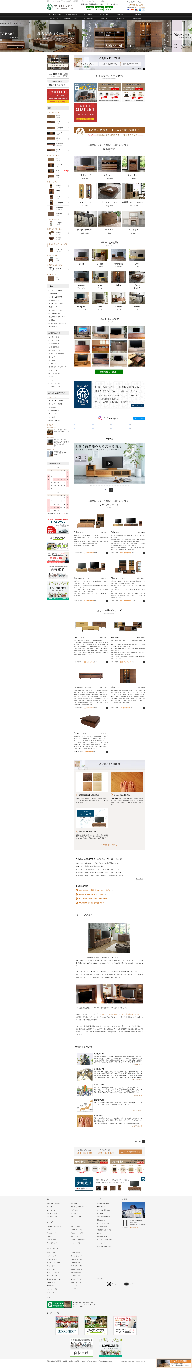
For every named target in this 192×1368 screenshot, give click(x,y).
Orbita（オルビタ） (53, 1259)
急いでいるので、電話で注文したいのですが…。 (95, 890)
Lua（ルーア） (75, 1285)
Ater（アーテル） (76, 1272)
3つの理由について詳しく (135, 69)
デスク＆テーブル (87, 18)
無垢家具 (77, 1361)
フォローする (139, 418)
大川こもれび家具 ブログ (104, 1246)
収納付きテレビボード (116, 1014)
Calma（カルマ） (76, 1262)
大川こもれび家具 (131, 1361)
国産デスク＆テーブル (54, 265)
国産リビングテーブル (54, 229)
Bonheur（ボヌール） (77, 1276)
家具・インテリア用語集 (56, 353)
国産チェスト (51, 274)
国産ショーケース (53, 219)
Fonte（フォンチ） (76, 1266)
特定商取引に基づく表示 (56, 317)
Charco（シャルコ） (77, 1269)
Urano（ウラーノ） (77, 1252)
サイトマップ (53, 326)
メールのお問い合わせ (132, 1152)
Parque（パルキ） (52, 1266)
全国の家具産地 (54, 347)
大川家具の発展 (54, 340)
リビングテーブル (55, 18)
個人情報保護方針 (54, 313)
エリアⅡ (73, 1289)
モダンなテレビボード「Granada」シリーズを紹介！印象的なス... (106, 875)
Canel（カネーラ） (76, 1259)
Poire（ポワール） (76, 1282)
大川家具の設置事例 (55, 290)
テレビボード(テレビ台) (54, 1203)
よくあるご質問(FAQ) (56, 297)
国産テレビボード (53, 112)
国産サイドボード (53, 155)
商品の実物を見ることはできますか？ (91, 903)
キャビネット (120, 14)
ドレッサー (120, 18)
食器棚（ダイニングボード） (58, 367)
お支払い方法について (56, 310)
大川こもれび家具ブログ (56, 393)
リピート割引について (56, 303)
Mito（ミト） (51, 1229)
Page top (138, 1141)
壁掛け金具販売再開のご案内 (94, 866)
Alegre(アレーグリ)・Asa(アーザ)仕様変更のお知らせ (102, 863)
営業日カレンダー (54, 463)
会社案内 (52, 320)
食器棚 (72, 18)
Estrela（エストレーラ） (54, 1262)
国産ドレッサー (52, 255)
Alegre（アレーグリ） (77, 1233)
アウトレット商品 (54, 386)
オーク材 (52, 417)
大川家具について (54, 333)
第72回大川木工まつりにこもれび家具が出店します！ (102, 869)
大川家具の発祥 (54, 337)
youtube (132, 1284)
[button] (163, 36)
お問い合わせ (137, 18)
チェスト (97, 1)
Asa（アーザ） (75, 1236)
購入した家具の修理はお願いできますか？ (93, 898)
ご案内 (50, 286)
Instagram (115, 1284)
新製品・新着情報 (54, 420)
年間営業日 (142, 7)
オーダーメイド (54, 410)
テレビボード (88, 14)
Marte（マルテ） (52, 1256)
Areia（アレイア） (52, 1276)
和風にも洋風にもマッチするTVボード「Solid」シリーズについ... (105, 872)
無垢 (68, 1)
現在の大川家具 (54, 344)
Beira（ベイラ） (52, 1252)
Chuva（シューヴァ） (77, 1256)
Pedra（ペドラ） (52, 1233)
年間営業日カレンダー (54, 514)
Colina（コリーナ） (77, 1229)
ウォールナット (54, 414)
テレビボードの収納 (55, 404)
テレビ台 (91, 1)
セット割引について (55, 300)
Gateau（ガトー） (52, 1282)
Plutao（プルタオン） (53, 1272)
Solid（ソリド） (75, 1226)
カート (142, 2)
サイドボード (104, 14)
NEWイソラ (50, 1292)
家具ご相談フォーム (55, 14)
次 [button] (111, 490)
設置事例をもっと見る (108, 372)
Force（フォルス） (52, 1243)
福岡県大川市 (59, 1361)
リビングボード (75, 1210)
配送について (53, 307)
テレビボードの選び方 (56, 400)
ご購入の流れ (53, 293)
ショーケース (137, 14)
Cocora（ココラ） (52, 1236)
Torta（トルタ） (52, 1269)
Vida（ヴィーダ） (52, 1289)
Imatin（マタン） (52, 1285)
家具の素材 (52, 407)
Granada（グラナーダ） (78, 1239)
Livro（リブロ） (75, 1243)
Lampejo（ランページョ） (55, 1226)
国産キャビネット (53, 182)
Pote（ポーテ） (51, 1239)
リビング (76, 1304)
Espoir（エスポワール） (54, 1279)
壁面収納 (85, 1302)
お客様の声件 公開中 (57, 65)
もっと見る (139, 879)
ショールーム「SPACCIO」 (57, 323)
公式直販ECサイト (106, 1361)
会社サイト (134, 1227)
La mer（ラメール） (77, 1279)
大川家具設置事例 (71, 14)
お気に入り (132, 2)
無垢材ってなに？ (54, 350)
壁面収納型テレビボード (134, 1014)
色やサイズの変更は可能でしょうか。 (91, 894)
